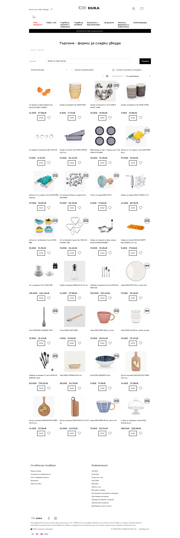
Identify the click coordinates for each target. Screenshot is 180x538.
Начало (33, 50)
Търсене (40, 50)
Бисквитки (34, 481)
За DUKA (95, 471)
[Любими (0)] (141, 9)
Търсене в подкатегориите (84, 70)
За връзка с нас (97, 477)
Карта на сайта (36, 484)
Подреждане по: (118, 76)
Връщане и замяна (98, 490)
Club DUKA (95, 481)
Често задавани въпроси (40, 477)
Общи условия (36, 471)
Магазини (95, 484)
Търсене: (32, 61)
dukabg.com (144, 529)
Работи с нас (96, 487)
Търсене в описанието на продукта (128, 70)
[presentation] (32, 91)
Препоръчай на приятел (100, 503)
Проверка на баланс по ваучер (103, 500)
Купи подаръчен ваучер (100, 496)
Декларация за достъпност (102, 506)
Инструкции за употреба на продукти (105, 493)
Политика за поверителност (41, 474)
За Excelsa (95, 474)
